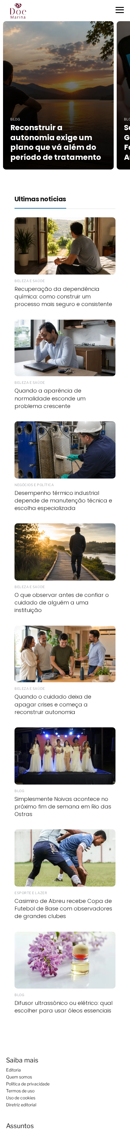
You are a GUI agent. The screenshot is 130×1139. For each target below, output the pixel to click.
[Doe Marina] (20, 10)
